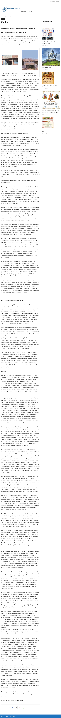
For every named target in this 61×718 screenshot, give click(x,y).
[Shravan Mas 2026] (51, 57)
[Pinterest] (19, 707)
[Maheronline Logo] (10, 8)
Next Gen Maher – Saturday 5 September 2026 (49, 42)
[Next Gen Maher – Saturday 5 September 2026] (48, 34)
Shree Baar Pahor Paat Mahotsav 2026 (50, 130)
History (6, 16)
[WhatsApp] (23, 707)
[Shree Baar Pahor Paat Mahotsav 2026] (48, 123)
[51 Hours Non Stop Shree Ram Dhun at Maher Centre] (48, 78)
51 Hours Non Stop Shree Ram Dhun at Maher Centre (49, 86)
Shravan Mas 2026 (46, 67)
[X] (16, 707)
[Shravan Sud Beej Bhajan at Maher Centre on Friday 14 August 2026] (51, 100)
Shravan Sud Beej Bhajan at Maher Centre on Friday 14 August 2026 (50, 111)
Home (2, 16)
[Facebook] (12, 707)
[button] (58, 8)
